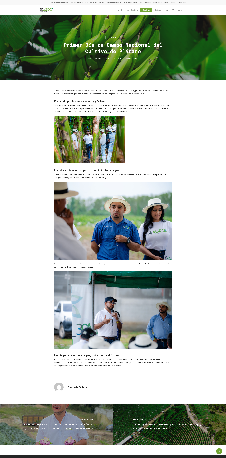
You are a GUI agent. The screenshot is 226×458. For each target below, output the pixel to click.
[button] (182, 10)
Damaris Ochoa (95, 58)
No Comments (131, 58)
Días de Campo (113, 37)
